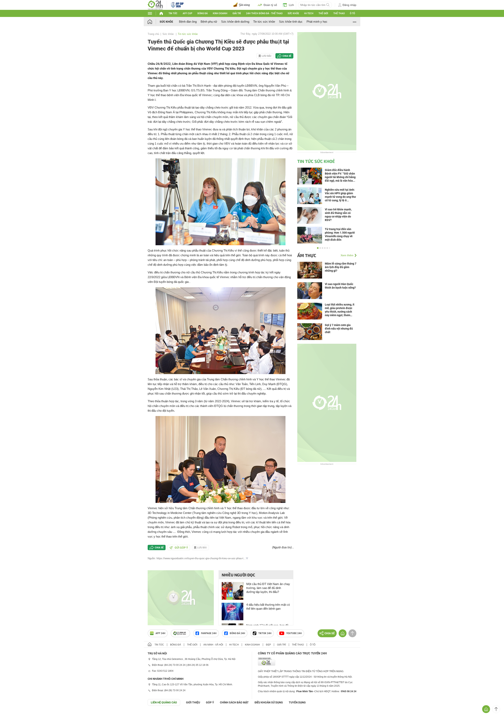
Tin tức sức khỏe (264, 21)
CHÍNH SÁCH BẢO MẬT (234, 702)
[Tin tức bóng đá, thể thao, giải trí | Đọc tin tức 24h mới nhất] (155, 4)
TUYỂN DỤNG (297, 702)
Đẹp (268, 644)
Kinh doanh (220, 13)
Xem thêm (347, 255)
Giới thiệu (193, 702)
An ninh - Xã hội (213, 644)
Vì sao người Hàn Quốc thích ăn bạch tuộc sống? (340, 285)
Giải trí (237, 13)
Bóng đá (202, 13)
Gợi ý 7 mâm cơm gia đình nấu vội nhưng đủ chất (339, 328)
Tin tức (173, 13)
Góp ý (210, 702)
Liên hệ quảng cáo (164, 702)
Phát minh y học (317, 21)
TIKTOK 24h (264, 633)
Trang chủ (153, 34)
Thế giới (323, 13)
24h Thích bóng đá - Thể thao (264, 13)
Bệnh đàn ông (188, 21)
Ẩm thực (306, 255)
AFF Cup (187, 13)
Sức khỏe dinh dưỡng (235, 21)
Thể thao (339, 13)
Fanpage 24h (209, 633)
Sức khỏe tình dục (291, 21)
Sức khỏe (293, 13)
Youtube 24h (294, 633)
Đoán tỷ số (270, 5)
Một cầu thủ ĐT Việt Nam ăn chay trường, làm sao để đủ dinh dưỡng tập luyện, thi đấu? (268, 587)
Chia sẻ (287, 56)
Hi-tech (308, 13)
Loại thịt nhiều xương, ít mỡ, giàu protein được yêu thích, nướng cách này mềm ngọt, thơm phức (339, 310)
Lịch (291, 5)
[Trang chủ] (154, 21)
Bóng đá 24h (237, 633)
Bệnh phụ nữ (209, 21)
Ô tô (352, 13)
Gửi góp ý (181, 547)
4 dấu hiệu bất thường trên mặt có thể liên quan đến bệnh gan (268, 606)
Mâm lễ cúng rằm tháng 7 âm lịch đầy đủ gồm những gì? (340, 267)
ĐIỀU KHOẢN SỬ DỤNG (269, 702)
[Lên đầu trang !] (496, 709)
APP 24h (160, 633)
